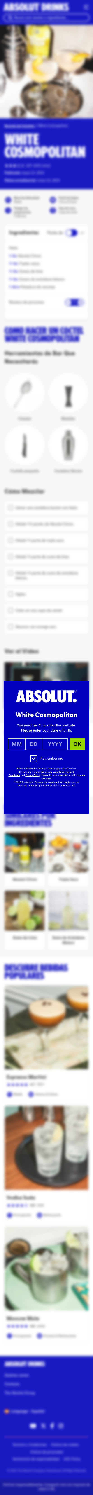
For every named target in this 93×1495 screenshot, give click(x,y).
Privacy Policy (33, 775)
